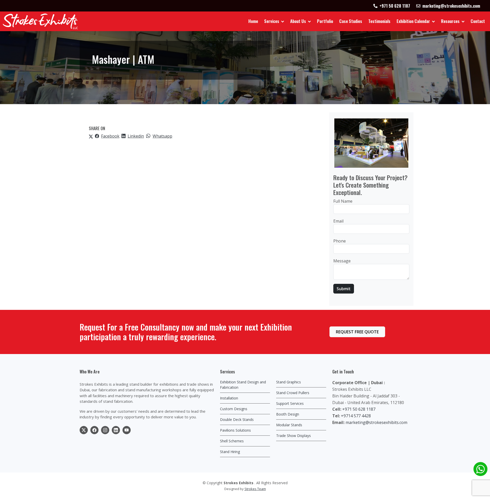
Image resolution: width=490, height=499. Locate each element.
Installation (229, 398)
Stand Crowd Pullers (292, 392)
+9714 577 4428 (356, 416)
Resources (450, 21)
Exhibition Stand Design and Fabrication (243, 385)
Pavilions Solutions (235, 430)
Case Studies (350, 21)
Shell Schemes (232, 441)
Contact (478, 21)
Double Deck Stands (237, 419)
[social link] (84, 430)
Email (338, 221)
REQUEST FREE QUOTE (357, 332)
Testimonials (379, 21)
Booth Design (287, 414)
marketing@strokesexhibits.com (376, 422)
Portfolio (325, 21)
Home (253, 21)
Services (271, 21)
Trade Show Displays (293, 435)
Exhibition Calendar (413, 21)
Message (342, 261)
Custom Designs (233, 408)
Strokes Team (255, 488)
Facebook (110, 136)
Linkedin (136, 136)
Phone (339, 241)
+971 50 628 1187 (358, 409)
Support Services (290, 403)
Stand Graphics (288, 382)
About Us (298, 21)
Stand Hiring (230, 451)
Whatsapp (162, 136)
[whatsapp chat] (480, 469)
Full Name (342, 201)
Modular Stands (289, 424)
